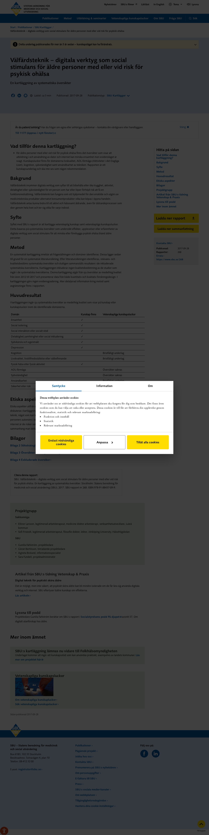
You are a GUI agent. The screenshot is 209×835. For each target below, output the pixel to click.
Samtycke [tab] (58, 386)
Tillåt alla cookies (147, 442)
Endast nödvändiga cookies (61, 442)
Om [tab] (150, 386)
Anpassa (102, 442)
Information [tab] (104, 386)
